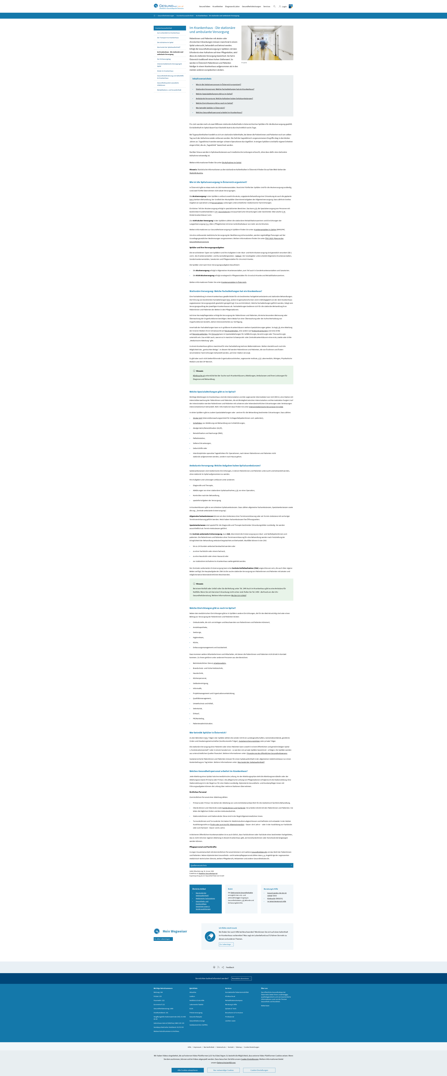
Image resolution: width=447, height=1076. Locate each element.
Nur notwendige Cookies (223, 1070)
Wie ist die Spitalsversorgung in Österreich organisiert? (218, 84)
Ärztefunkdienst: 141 (161, 1013)
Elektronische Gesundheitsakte (242, 893)
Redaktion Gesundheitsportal (208, 873)
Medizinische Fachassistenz (205, 898)
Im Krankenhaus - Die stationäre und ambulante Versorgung (170, 53)
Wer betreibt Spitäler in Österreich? (210, 107)
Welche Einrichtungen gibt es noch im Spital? (214, 103)
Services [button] (266, 6)
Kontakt (231, 1047)
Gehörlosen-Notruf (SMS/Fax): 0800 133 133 (169, 1023)
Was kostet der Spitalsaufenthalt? (168, 47)
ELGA (191, 1008)
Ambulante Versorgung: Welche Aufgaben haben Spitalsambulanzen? (224, 98)
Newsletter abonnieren (240, 978)
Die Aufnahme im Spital (165, 42)
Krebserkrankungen (260, 331)
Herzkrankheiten (231, 331)
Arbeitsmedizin (220, 663)
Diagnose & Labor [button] (232, 6)
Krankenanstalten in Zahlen (265, 229)
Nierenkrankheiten (200, 334)
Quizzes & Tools (230, 1008)
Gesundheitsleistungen (166, 16)
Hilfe (189, 1047)
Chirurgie (215, 334)
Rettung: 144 (158, 992)
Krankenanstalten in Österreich (233, 282)
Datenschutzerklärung (226, 1062)
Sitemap (239, 1047)
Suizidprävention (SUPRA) (199, 1025)
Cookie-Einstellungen (250, 1059)
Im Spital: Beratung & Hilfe (276, 901)
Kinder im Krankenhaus (165, 71)
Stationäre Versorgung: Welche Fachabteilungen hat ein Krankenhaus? (225, 89)
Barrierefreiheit (209, 1047)
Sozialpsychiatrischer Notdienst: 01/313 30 (169, 1027)
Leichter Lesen (230, 1021)
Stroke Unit (197, 418)
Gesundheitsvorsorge (197, 1021)
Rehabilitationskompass (233, 1000)
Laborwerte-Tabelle (196, 1004)
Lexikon (192, 996)
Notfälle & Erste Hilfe (197, 1000)
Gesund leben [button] (204, 6)
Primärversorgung (196, 1013)
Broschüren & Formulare (234, 1013)
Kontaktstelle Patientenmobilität (237, 992)
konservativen (217, 203)
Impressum (197, 1047)
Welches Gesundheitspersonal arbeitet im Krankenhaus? (219, 112)
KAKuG (238, 256)
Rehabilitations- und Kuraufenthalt (169, 90)
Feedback (230, 967)
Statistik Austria (196, 173)
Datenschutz (221, 1047)
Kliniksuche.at (199, 375)
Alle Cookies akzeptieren (188, 1070)
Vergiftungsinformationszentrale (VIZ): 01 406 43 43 (170, 1018)
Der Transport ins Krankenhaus (168, 38)
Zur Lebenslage (227, 944)
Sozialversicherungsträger (249, 741)
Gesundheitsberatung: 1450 (163, 1008)
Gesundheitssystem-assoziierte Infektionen (168, 84)
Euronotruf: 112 (159, 1004)
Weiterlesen (265, 1006)
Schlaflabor (197, 423)
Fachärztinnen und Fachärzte (233, 808)
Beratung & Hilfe (231, 1004)
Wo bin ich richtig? (238, 595)
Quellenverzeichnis (199, 865)
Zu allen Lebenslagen (162, 939)
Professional (229, 1017)
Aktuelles (193, 992)
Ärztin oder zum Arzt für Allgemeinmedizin (227, 824)
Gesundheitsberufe (259, 852)
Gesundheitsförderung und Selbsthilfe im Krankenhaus (170, 77)
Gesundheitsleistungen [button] (251, 6)
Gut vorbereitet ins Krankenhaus (168, 33)
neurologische (224, 212)
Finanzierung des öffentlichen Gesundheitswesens (267, 753)
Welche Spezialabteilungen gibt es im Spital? (214, 94)
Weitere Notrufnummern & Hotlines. (166, 1031)
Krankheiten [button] (218, 6)
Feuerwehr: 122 (159, 1000)
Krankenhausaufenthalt (185, 16)
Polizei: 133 (158, 996)
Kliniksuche (271, 898)
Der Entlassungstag (164, 59)
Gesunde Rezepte (196, 1017)
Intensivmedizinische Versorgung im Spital (169, 65)
